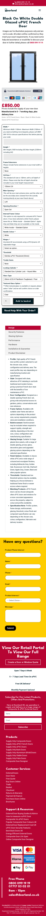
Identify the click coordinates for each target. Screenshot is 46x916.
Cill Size (7, 175)
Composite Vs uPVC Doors (17, 819)
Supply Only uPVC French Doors (19, 744)
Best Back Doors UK (14, 831)
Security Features (16, 332)
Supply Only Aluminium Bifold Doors (21, 752)
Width (6, 127)
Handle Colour (9, 232)
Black (22, 117)
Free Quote (10, 779)
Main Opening (9, 191)
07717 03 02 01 (19, 886)
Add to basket (23, 301)
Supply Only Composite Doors (18, 741)
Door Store (10, 776)
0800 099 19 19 (36, 42)
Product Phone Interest (14, 550)
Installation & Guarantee (19, 349)
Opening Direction (10, 206)
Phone (8, 573)
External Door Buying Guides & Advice (22, 813)
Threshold (7, 252)
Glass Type (7, 276)
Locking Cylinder (10, 268)
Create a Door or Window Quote (23, 662)
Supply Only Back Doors (16, 750)
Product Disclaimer (16, 353)
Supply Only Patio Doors (16, 758)
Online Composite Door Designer (20, 839)
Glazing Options (15, 336)
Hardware (12, 344)
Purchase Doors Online (15, 799)
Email (8, 584)
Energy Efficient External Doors (19, 833)
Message (9, 607)
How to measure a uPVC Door (18, 816)
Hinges (6, 239)
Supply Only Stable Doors (16, 755)
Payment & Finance (14, 796)
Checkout (10, 790)
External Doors (12, 773)
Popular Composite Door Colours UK (21, 822)
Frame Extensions (10, 162)
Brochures (10, 802)
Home (4, 117)
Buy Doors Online (13, 781)
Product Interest (12, 596)
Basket (9, 787)
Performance (14, 340)
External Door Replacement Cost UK (21, 825)
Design (11, 328)
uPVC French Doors (13, 117)
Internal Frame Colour (11, 214)
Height (6, 147)
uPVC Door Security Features (18, 828)
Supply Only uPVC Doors (16, 747)
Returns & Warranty (14, 793)
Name (8, 561)
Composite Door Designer (17, 761)
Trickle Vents (8, 260)
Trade (8, 784)
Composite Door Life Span (17, 836)
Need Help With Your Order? (20, 311)
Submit (10, 628)
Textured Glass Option (12, 283)
